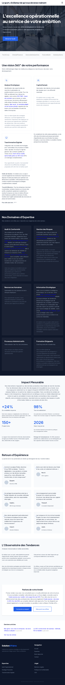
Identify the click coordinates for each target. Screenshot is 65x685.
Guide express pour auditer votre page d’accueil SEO (24, 597)
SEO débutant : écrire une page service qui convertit (16, 254)
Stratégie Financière (7, 669)
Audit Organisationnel (7, 667)
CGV (35, 672)
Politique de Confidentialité (41, 669)
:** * (15, 202)
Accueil (36, 648)
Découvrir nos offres (42, 609)
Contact (36, 657)
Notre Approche (38, 654)
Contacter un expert (22, 609)
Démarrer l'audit (10, 39)
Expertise (36, 651)
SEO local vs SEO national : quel (50, 310)
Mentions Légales (39, 667)
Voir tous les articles (10, 635)
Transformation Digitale (8, 672)
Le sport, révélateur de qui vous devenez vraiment (24, 3)
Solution (9, 645)
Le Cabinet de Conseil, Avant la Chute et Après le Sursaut (47, 236)
